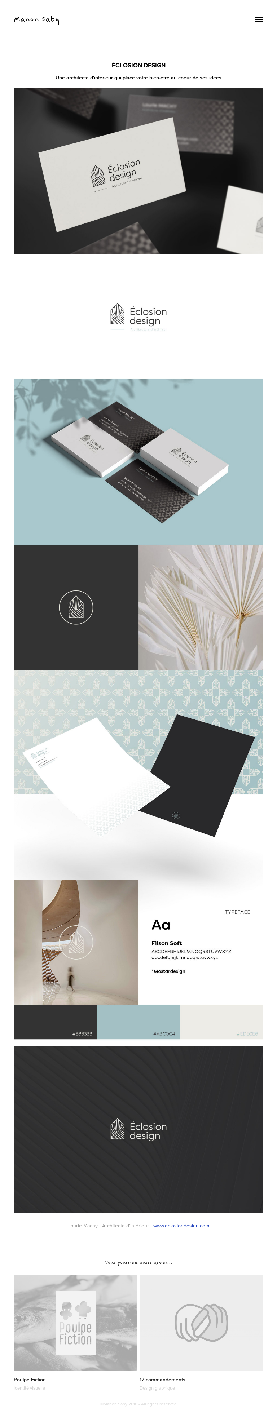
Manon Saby (37, 19)
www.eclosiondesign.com (181, 1225)
